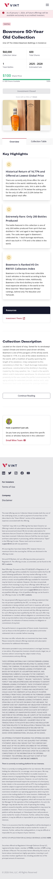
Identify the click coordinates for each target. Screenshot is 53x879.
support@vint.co (8, 544)
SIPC (44, 848)
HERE (49, 838)
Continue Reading (26, 395)
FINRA (31, 848)
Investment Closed (26, 91)
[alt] (3, 473)
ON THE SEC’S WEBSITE (29, 759)
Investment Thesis (14, 318)
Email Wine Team (14, 440)
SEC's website (7, 564)
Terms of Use (8, 486)
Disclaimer (7, 500)
